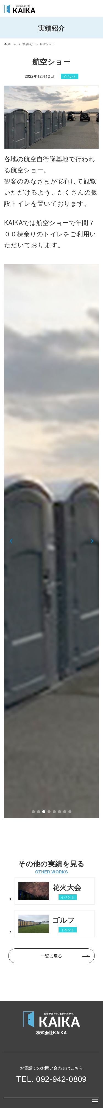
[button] (33, 811)
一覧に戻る (51, 956)
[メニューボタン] (95, 1101)
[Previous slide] (11, 541)
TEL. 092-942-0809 (51, 1078)
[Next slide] (92, 541)
